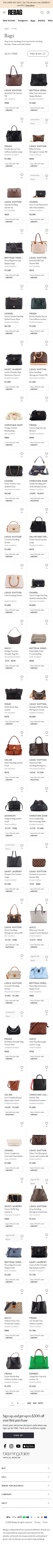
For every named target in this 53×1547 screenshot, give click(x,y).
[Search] (41, 12)
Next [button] (40, 1403)
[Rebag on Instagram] (11, 1446)
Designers (23, 20)
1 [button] (12, 1403)
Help (4, 1503)
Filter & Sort (36, 53)
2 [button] (17, 1403)
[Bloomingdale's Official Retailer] (16, 1454)
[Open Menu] (4, 12)
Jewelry (41, 20)
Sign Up (18, 1435)
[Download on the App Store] (29, 1446)
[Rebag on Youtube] (19, 1446)
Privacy (37, 1522)
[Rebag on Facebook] (5, 1446)
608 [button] (29, 1403)
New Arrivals (9, 20)
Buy (4, 1468)
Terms (45, 1522)
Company (7, 1494)
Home (6, 28)
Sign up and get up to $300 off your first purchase (23, 1418)
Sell (4, 1477)
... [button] (23, 1403)
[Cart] (48, 12)
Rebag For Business (12, 1485)
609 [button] (34, 1403)
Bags (33, 20)
